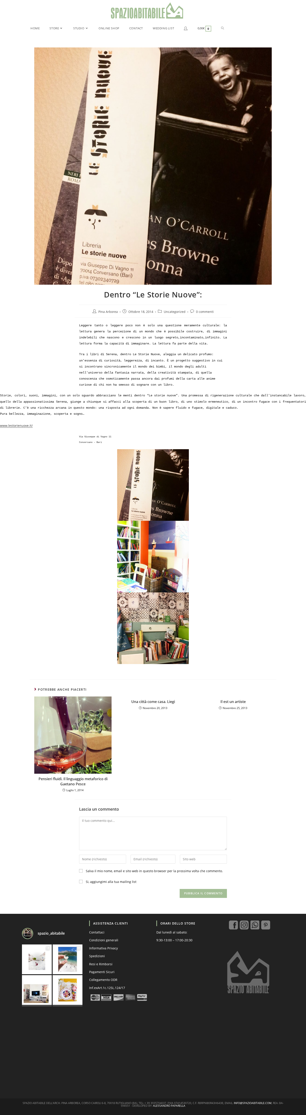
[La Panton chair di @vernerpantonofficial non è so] (37, 959)
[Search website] (222, 28)
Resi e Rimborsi (100, 964)
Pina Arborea (108, 312)
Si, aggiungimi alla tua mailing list (110, 882)
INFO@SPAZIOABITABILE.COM (253, 1103)
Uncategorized (174, 312)
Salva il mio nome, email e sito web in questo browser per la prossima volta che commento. (154, 871)
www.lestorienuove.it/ (16, 425)
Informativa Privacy (103, 948)
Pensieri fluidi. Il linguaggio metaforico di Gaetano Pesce (73, 781)
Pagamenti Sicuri (101, 972)
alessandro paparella (169, 1106)
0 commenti (205, 312)
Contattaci (96, 932)
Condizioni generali (103, 940)
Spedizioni (97, 956)
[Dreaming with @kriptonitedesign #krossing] (37, 990)
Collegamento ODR (103, 980)
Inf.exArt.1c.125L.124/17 (107, 988)
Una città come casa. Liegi (153, 701)
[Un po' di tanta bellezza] (67, 959)
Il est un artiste (233, 701)
